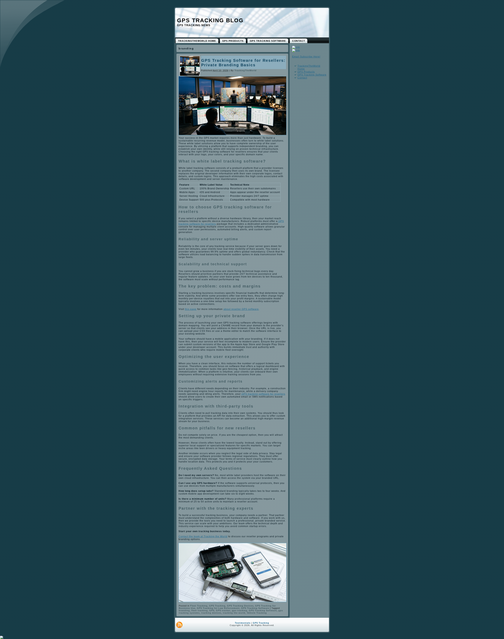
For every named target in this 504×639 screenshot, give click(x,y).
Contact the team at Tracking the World (203, 536)
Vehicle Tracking (257, 613)
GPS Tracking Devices (240, 606)
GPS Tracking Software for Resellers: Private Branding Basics (243, 62)
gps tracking (239, 610)
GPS (211, 610)
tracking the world (234, 613)
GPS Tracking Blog (210, 20)
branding (184, 610)
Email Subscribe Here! (306, 56)
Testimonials (242, 623)
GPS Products (306, 71)
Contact (302, 77)
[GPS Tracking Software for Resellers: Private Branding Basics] (190, 75)
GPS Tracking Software (255, 608)
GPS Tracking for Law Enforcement (218, 608)
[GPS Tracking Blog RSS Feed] (179, 625)
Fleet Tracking (199, 606)
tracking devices (211, 613)
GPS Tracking (217, 606)
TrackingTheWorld (245, 70)
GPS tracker (223, 610)
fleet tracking (199, 610)
